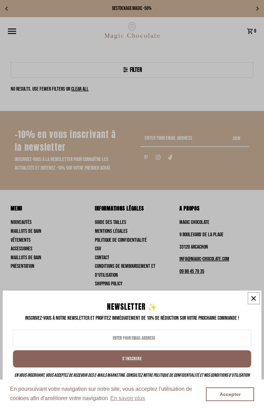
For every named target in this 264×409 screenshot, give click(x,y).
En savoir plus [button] (127, 398)
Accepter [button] (230, 394)
